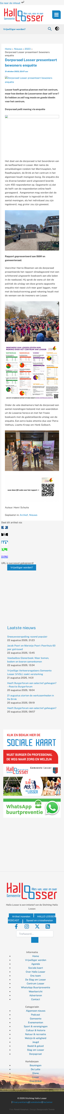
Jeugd (35, 1042)
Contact (35, 999)
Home (35, 956)
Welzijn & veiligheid (35, 1038)
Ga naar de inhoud (10, 3)
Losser (35, 1077)
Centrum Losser (35, 983)
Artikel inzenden (21, 916)
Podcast (35, 1014)
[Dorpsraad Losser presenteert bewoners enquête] (32, 79)
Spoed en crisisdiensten (39, 920)
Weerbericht (36, 991)
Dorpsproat (35, 1054)
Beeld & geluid (35, 1046)
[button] (50, 29)
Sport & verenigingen (35, 1026)
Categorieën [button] (32, 1006)
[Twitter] (37, 926)
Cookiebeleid (35, 1102)
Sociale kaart (35, 967)
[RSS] (47, 926)
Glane (35, 1073)
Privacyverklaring (20, 1102)
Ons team (35, 975)
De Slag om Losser (35, 979)
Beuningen (35, 1065)
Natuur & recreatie (35, 1034)
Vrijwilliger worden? (22, 567)
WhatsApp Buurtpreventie (35, 987)
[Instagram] (26, 926)
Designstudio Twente (45, 1109)
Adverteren (35, 995)
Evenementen (35, 1022)
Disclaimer (47, 1102)
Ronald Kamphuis (21, 1109)
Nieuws (33, 515)
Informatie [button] (32, 952)
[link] (57, 29)
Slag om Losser (35, 1049)
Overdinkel (36, 1081)
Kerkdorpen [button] (32, 1061)
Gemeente (35, 1018)
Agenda (35, 963)
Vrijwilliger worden (35, 960)
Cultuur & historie (35, 1030)
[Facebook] (16, 926)
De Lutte (35, 1069)
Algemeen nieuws (35, 1010)
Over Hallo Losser (35, 971)
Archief (24, 515)
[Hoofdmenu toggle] (56, 14)
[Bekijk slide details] (32, 592)
